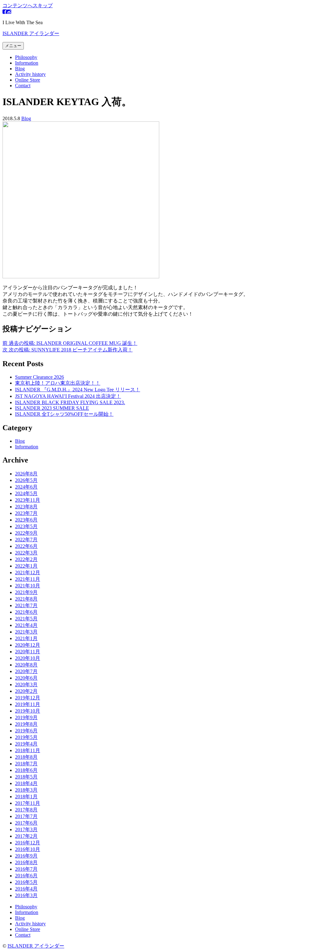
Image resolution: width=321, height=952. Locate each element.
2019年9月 (26, 717)
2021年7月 (26, 605)
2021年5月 (26, 618)
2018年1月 (26, 796)
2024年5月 (26, 493)
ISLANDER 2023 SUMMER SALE (52, 408)
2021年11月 (27, 579)
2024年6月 (26, 486)
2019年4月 (26, 743)
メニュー (13, 45)
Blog (20, 68)
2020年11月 (27, 651)
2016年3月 (26, 895)
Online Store (27, 80)
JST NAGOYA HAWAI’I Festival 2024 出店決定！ (68, 396)
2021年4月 (26, 625)
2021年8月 (26, 599)
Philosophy (26, 57)
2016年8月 (26, 862)
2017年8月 (26, 809)
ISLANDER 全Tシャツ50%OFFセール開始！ (64, 414)
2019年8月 (26, 724)
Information (26, 63)
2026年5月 (26, 480)
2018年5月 (26, 776)
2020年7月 (26, 671)
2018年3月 (26, 790)
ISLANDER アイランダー (31, 33)
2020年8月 (26, 664)
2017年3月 (26, 829)
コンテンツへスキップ (28, 5)
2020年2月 (26, 691)
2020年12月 (27, 645)
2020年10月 (27, 658)
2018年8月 (26, 757)
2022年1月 (26, 566)
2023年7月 (26, 513)
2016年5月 (26, 882)
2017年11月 (27, 803)
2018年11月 (27, 750)
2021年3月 (26, 631)
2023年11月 (27, 500)
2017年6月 (26, 823)
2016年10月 (27, 849)
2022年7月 (26, 539)
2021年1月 (26, 638)
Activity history (30, 74)
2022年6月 (26, 546)
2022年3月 (26, 552)
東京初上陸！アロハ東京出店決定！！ (57, 383)
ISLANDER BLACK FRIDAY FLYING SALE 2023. (70, 402)
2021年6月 (26, 612)
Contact (22, 85)
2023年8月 (26, 506)
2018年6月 (26, 770)
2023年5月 (26, 526)
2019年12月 (27, 697)
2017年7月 (26, 816)
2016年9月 (26, 855)
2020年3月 (26, 684)
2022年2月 (26, 559)
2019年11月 (27, 704)
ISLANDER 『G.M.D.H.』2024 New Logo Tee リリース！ (77, 389)
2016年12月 (27, 842)
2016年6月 (26, 875)
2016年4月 (26, 888)
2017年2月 (26, 836)
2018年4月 (26, 783)
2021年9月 (26, 592)
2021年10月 (27, 585)
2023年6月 (26, 519)
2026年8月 (26, 473)
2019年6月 (26, 730)
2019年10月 (27, 711)
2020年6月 (26, 678)
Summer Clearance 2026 (39, 377)
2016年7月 (26, 869)
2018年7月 (26, 763)
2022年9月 (26, 533)
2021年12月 (27, 572)
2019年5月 (26, 737)
